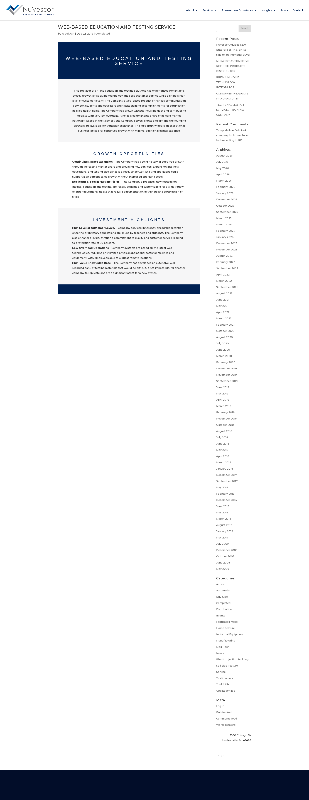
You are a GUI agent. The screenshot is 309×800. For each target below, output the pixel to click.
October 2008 (225, 556)
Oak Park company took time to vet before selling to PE (233, 135)
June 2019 (222, 387)
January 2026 (225, 193)
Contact (298, 10)
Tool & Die (222, 684)
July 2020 (222, 343)
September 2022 (227, 268)
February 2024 (225, 230)
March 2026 (224, 180)
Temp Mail (223, 130)
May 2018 (222, 450)
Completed (102, 33)
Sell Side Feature (227, 665)
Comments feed (226, 718)
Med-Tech (222, 646)
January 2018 (224, 468)
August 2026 (224, 155)
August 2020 (224, 337)
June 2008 (223, 562)
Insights (267, 10)
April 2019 (222, 399)
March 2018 (223, 462)
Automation (223, 590)
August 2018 (224, 431)
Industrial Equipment (230, 634)
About (190, 10)
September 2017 (227, 481)
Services (208, 10)
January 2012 (224, 531)
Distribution (224, 609)
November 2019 (226, 374)
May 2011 (222, 537)
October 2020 (225, 331)
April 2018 (222, 456)
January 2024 (225, 237)
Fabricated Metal (227, 621)
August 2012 (224, 525)
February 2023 (225, 262)
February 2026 (225, 187)
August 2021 (224, 293)
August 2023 (224, 255)
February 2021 (225, 324)
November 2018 (226, 418)
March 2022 (224, 280)
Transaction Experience (237, 10)
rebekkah (68, 33)
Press (284, 10)
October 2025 (225, 205)
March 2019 (223, 406)
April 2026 (223, 174)
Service (221, 672)
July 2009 (222, 543)
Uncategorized (225, 690)
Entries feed (224, 712)
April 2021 (222, 312)
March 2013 (223, 518)
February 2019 (225, 412)
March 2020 (224, 356)
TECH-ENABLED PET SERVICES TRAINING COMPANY (230, 109)
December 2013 (226, 500)
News (220, 653)
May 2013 (222, 512)
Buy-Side (222, 596)
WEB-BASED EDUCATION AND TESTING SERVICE (116, 27)
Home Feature (225, 628)
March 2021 (223, 318)
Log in (220, 706)
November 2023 (226, 249)
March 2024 (224, 224)
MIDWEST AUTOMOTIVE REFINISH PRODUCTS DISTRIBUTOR (232, 66)
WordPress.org (226, 724)
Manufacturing (225, 640)
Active (220, 584)
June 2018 (222, 443)
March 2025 (224, 218)
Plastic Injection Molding (232, 659)
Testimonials (224, 678)
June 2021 (222, 299)
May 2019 (222, 393)
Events (220, 615)
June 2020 (223, 349)
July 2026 (222, 162)
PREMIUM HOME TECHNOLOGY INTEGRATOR (227, 82)
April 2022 (223, 274)
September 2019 (227, 381)
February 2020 (225, 362)
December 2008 (226, 550)
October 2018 (225, 424)
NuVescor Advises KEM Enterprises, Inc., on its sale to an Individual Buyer (233, 49)
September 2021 (227, 287)
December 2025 (226, 199)
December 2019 (226, 368)
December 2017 (226, 475)
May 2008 (222, 568)
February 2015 (225, 493)
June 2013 (222, 506)
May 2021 (222, 306)
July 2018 (222, 437)
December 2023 (226, 243)
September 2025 (227, 212)
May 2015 (222, 487)
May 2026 (222, 168)
